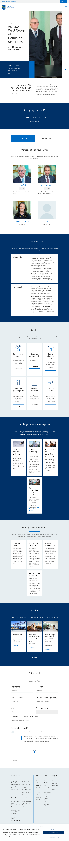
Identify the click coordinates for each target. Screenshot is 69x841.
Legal (45, 785)
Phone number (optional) (46, 698)
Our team (23, 139)
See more (34, 657)
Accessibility (47, 788)
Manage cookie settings (53, 837)
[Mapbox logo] (14, 760)
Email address (17, 698)
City (12, 708)
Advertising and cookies (47, 805)
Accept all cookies (53, 832)
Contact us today (34, 121)
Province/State (42, 708)
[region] (34, 753)
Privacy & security (46, 781)
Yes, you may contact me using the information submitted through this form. (34, 732)
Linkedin (24, 806)
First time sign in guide (55, 784)
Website (37, 790)
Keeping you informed (55, 788)
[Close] (66, 827)
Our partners (46, 139)
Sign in (53, 780)
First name (15, 687)
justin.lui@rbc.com (26, 801)
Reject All (53, 829)
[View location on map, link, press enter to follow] (34, 753)
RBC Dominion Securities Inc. (9, 1)
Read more (15, 645)
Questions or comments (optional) (25, 717)
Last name (40, 687)
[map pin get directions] (34, 751)
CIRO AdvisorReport (47, 791)
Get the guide (18, 368)
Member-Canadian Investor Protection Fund (46, 798)
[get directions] (34, 751)
